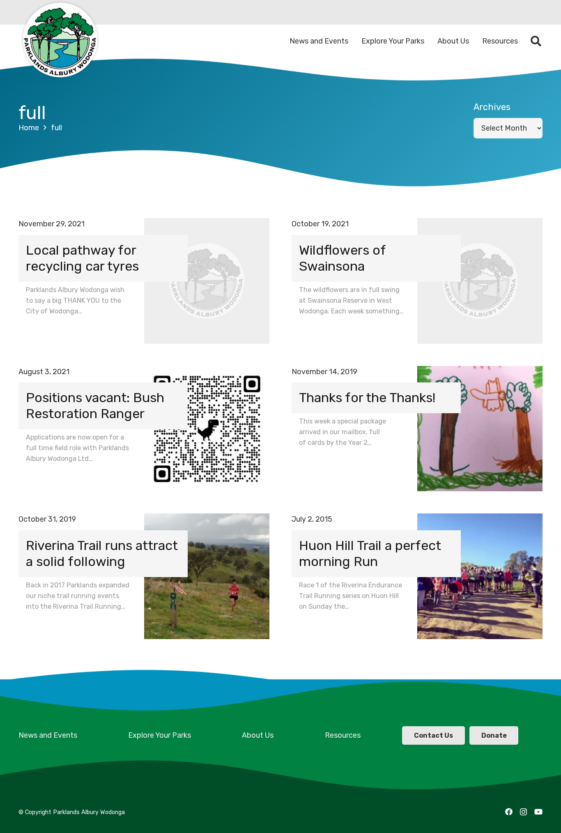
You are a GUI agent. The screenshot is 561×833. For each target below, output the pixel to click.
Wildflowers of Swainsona (342, 258)
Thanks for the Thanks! (367, 397)
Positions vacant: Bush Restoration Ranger (95, 405)
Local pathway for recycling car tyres (82, 258)
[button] (536, 41)
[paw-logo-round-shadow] (59, 41)
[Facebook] (509, 811)
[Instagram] (523, 812)
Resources (343, 735)
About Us (258, 735)
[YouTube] (538, 811)
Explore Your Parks (159, 735)
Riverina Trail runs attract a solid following (102, 553)
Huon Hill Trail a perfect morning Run (370, 553)
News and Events (47, 735)
